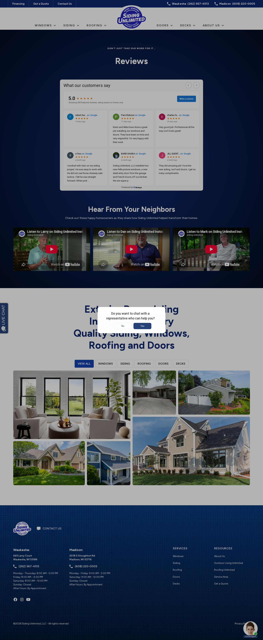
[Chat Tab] (131, 320)
